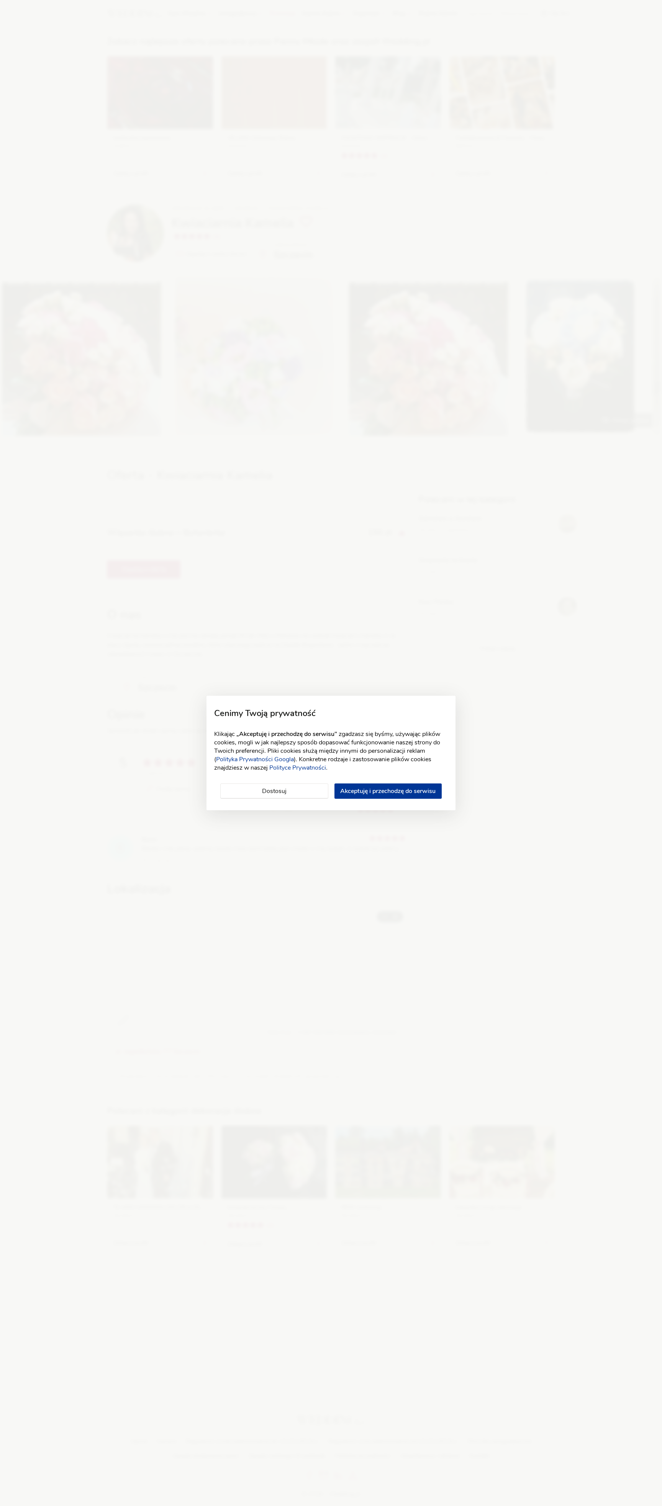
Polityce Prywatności (297, 768)
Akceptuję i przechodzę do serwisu (388, 791)
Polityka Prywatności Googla (255, 759)
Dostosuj (274, 791)
